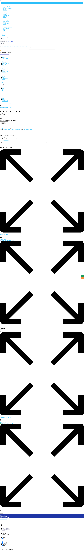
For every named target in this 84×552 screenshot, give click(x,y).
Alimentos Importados (6, 11)
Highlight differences (6, 534)
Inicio (3, 33)
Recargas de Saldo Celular (7, 27)
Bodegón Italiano (5, 13)
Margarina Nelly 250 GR (4, 234)
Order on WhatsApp (3, 124)
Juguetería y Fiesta (6, 20)
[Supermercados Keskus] (4, 0)
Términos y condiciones (6, 529)
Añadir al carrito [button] (3, 239)
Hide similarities (5, 533)
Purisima (30, 129)
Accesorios (5, 10)
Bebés (4, 12)
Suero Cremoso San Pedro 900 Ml (5, 508)
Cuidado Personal (6, 15)
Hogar (3, 70)
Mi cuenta (3, 42)
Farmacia (4, 9)
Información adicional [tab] (5, 140)
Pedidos (3, 39)
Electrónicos (5, 16)
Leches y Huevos (5, 101)
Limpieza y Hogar (6, 23)
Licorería (4, 22)
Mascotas (4, 24)
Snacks (4, 30)
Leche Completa (26, 129)
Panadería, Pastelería (6, 25)
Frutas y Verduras (6, 5)
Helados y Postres (6, 18)
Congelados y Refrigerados (7, 8)
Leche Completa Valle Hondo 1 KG (5, 417)
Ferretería (4, 17)
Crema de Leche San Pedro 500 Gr (7, 107)
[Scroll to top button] (82, 550)
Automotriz (4, 64)
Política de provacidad (5, 528)
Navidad (3, 77)
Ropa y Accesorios (6, 28)
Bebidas (4, 7)
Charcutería (5, 14)
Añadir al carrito (3, 123)
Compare (9, 128)
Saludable (4, 29)
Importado (4, 19)
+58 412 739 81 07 (3, 519)
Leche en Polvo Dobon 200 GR (6, 103)
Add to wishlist (4, 128)
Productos (4, 34)
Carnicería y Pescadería (7, 6)
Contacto (3, 35)
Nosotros (3, 38)
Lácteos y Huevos (6, 21)
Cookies (3, 530)
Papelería (4, 26)
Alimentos (3, 57)
